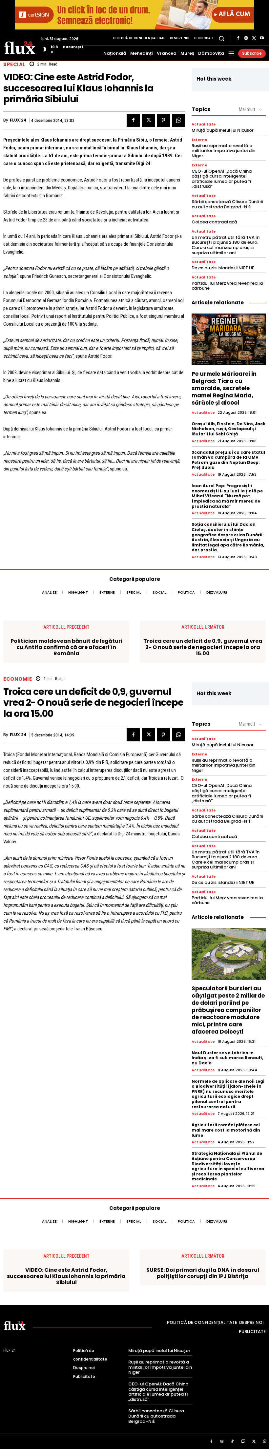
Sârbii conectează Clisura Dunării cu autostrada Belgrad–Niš (227, 204)
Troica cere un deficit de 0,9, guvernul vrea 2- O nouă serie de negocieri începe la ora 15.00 (202, 647)
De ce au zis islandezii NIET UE (223, 268)
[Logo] (19, 47)
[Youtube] (262, 38)
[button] (222, 38)
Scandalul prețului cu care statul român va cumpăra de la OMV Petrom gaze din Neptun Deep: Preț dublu (228, 459)
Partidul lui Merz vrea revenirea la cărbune (227, 286)
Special (14, 64)
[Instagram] (246, 38)
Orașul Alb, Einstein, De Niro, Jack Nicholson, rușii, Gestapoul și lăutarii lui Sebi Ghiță (228, 429)
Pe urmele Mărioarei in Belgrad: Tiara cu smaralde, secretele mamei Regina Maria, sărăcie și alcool (224, 388)
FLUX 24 (18, 120)
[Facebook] (238, 38)
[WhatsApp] (178, 120)
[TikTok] (232, 1441)
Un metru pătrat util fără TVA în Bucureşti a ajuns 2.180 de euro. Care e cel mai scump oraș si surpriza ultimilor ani (225, 245)
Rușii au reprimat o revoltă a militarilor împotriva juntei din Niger (223, 151)
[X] (254, 38)
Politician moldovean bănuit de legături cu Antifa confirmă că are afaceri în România (66, 647)
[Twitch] (243, 1441)
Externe (199, 140)
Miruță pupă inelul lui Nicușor (223, 130)
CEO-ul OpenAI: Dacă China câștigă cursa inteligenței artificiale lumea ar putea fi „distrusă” (222, 179)
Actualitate (204, 124)
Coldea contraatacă (214, 222)
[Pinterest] (163, 120)
